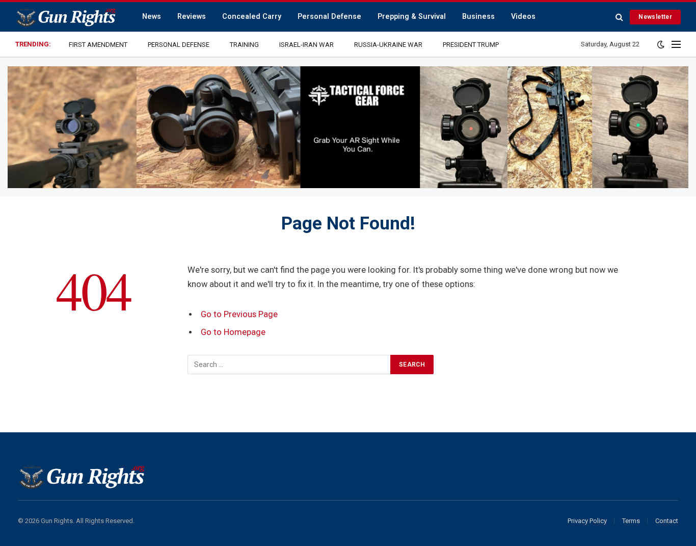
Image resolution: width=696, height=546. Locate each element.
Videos (523, 16)
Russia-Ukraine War (388, 44)
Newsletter (655, 16)
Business (478, 16)
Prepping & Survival (412, 16)
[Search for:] (289, 364)
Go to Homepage (233, 332)
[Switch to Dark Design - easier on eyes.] (661, 44)
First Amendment (98, 44)
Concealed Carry (251, 16)
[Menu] (676, 44)
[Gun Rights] (65, 17)
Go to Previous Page (239, 314)
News (151, 16)
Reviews (191, 16)
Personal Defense (329, 16)
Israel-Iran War (306, 44)
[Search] (619, 17)
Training (244, 44)
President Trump (471, 44)
